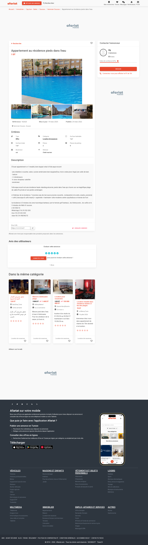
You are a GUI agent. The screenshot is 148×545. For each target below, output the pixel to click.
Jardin (45, 482)
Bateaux (12, 484)
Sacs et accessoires (81, 484)
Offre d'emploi (79, 510)
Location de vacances (49, 515)
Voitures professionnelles (18, 476)
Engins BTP (13, 500)
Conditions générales (67, 538)
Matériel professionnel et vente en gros (87, 523)
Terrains (45, 521)
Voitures (12, 474)
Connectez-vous (38, 258)
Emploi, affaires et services (90, 507)
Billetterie (111, 492)
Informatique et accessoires (19, 515)
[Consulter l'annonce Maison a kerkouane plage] (41, 287)
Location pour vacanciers (60, 298)
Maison (45, 513)
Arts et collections (113, 487)
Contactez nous (97, 538)
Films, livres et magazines (116, 482)
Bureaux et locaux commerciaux (53, 518)
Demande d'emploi (81, 513)
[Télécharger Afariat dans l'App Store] (18, 447)
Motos (12, 479)
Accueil (11, 9)
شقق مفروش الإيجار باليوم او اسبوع (17, 298)
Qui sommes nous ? (84, 538)
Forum (25, 538)
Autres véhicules (15, 487)
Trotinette (13, 502)
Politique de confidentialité (48, 538)
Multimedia (16, 507)
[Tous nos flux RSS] (37, 404)
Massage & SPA (80, 528)
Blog (20, 538)
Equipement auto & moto (18, 482)
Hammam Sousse (53, 9)
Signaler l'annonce (80, 228)
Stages (77, 526)
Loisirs (111, 470)
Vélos (11, 492)
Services (78, 515)
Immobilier (20, 9)
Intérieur (45, 476)
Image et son (14, 513)
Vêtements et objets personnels (86, 471)
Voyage (110, 484)
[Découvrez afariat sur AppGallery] (46, 447)
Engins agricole (15, 489)
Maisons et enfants (53, 470)
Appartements (47, 510)
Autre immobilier (48, 526)
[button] (138, 3)
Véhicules (15, 470)
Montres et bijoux (80, 481)
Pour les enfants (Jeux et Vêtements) (55, 479)
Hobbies (110, 474)
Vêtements (78, 476)
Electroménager (48, 474)
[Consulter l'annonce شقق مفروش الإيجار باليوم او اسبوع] (18, 287)
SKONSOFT (92, 542)
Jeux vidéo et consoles (17, 518)
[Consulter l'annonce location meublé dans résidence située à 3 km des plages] (85, 289)
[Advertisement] (69, 26)
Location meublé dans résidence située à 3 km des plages (85, 303)
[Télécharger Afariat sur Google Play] (32, 447)
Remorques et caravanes (18, 497)
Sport (109, 476)
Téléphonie (13, 510)
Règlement (33, 538)
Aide (3, 538)
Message (118, 69)
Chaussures (79, 479)
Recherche (17, 43)
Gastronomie (112, 513)
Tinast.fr (100, 542)
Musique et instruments (115, 489)
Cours (77, 518)
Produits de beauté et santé (84, 487)
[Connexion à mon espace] (92, 43)
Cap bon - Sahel (31, 9)
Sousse (42, 9)
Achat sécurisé (11, 538)
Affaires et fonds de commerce (85, 521)
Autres (111, 507)
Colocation (46, 523)
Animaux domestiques (115, 479)
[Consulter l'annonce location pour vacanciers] (63, 287)
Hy (109, 50)
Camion (12, 494)
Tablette (12, 521)
